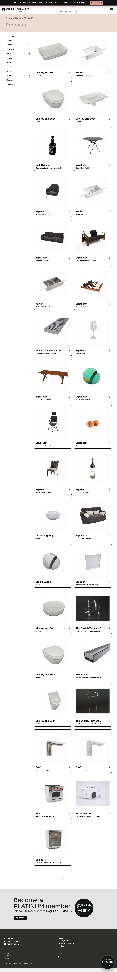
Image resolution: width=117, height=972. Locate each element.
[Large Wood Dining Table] (52, 376)
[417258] (52, 52)
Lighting (9, 53)
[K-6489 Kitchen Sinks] (93, 52)
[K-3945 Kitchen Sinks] (52, 284)
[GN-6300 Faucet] (52, 747)
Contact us (8, 958)
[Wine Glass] (93, 330)
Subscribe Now (96, 2)
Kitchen (9, 40)
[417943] (52, 608)
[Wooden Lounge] (52, 237)
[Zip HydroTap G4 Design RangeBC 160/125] (93, 793)
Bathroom (10, 36)
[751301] (52, 701)
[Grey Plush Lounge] (93, 515)
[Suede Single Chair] (52, 469)
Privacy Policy (63, 941)
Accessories (11, 84)
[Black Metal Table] (93, 145)
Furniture (10, 45)
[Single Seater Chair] (52, 191)
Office (9, 62)
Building (9, 67)
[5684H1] (52, 654)
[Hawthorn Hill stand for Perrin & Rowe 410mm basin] (93, 701)
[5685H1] (52, 98)
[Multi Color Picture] (93, 376)
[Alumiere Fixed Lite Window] (93, 562)
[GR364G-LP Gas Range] (52, 793)
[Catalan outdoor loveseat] (93, 237)
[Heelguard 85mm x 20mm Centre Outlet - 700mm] (52, 330)
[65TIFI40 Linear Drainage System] (93, 654)
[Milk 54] (52, 562)
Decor (9, 76)
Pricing (61, 946)
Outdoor (9, 58)
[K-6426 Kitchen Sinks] (93, 191)
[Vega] (52, 515)
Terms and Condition (66, 943)
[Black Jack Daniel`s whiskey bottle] (52, 145)
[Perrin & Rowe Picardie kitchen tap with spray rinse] (93, 608)
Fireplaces (10, 49)
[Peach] (93, 423)
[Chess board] (93, 284)
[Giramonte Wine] (93, 469)
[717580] (93, 98)
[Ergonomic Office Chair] (52, 423)
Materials (10, 80)
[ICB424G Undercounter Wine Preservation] (52, 840)
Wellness (10, 71)
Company (7, 956)
